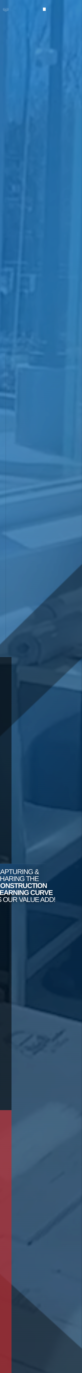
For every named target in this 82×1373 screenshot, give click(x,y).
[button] (44, 9)
